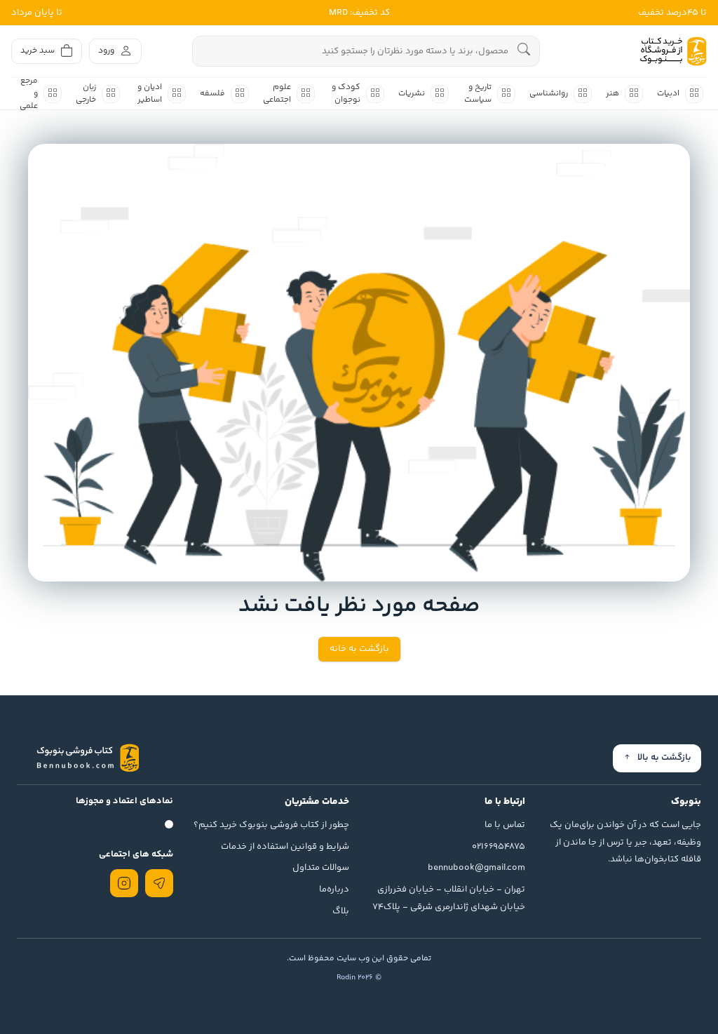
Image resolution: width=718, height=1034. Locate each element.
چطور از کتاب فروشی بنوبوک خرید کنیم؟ (271, 825)
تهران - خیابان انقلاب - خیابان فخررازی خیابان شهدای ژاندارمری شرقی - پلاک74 (448, 898)
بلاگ (340, 911)
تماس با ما (505, 825)
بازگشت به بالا (664, 758)
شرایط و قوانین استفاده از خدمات (285, 847)
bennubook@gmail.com (476, 868)
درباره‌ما (334, 889)
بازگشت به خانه (359, 649)
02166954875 (498, 847)
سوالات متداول (320, 868)
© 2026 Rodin (359, 977)
